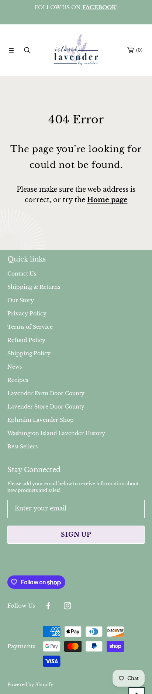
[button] (11, 50)
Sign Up (76, 534)
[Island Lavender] (76, 50)
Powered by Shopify (30, 684)
